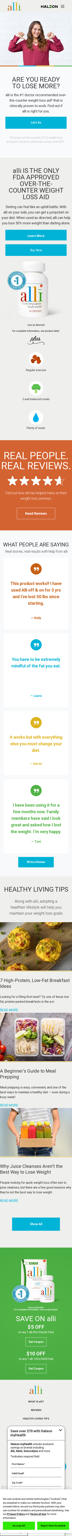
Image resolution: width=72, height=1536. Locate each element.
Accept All (18, 1525)
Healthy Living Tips (36, 1418)
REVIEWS (36, 1410)
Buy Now (36, 250)
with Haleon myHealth (31, 1433)
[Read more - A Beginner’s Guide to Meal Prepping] (36, 1060)
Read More (9, 1010)
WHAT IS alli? (36, 1401)
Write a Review (36, 862)
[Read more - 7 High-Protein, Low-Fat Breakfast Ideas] (36, 969)
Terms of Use (38, 1514)
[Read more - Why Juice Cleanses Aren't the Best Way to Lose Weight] (36, 1155)
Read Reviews (36, 513)
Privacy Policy (16, 1514)
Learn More (36, 236)
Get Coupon (36, 1341)
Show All (36, 1224)
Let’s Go (36, 122)
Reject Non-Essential (53, 1525)
